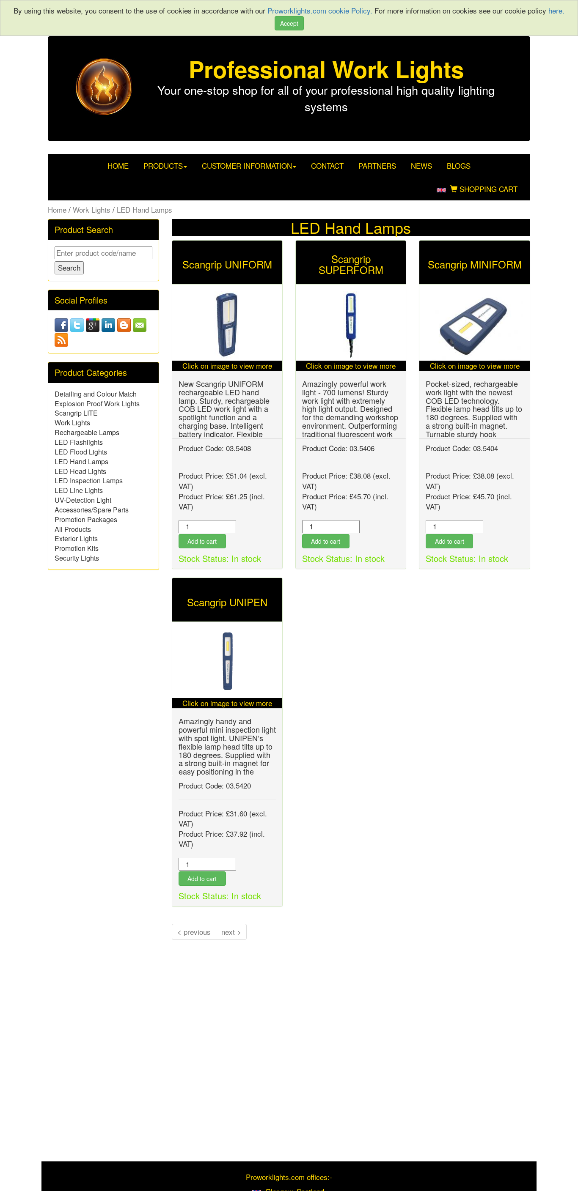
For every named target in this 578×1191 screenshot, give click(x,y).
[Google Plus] (92, 323)
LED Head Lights (80, 471)
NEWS (421, 165)
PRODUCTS (163, 165)
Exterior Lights (76, 538)
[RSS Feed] (61, 339)
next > (231, 931)
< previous (194, 931)
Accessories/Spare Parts (92, 510)
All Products (73, 529)
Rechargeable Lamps (87, 432)
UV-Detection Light (83, 500)
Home (57, 209)
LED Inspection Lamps (89, 480)
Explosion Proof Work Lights (97, 403)
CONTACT (327, 165)
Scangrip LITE (76, 413)
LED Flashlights (79, 442)
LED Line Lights (79, 490)
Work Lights (91, 209)
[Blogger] (124, 323)
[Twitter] (77, 323)
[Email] (139, 323)
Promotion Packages (86, 519)
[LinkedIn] (108, 323)
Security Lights (77, 558)
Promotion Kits (77, 548)
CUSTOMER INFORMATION (247, 165)
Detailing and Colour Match (96, 394)
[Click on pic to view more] (227, 325)
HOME (118, 165)
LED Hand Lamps (144, 209)
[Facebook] (61, 323)
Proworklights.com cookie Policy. (320, 10)
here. (556, 10)
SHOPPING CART (487, 188)
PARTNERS (377, 165)
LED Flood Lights (81, 452)
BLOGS (459, 165)
